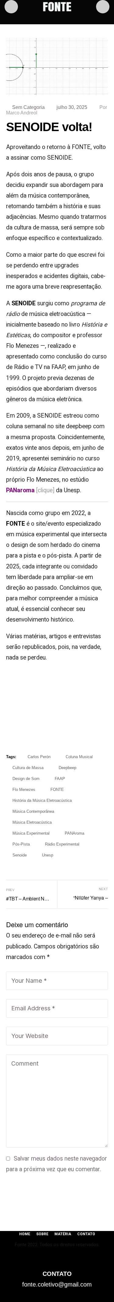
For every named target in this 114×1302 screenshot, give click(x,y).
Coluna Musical (79, 756)
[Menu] (11, 6)
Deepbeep (67, 767)
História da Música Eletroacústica (42, 800)
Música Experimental (31, 833)
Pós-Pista (21, 844)
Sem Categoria (28, 107)
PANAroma (74, 833)
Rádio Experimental (62, 844)
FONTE (57, 789)
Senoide (19, 855)
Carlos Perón (39, 756)
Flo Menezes (23, 789)
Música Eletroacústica (32, 822)
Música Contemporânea (33, 811)
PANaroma (20, 490)
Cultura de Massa (27, 767)
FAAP (60, 778)
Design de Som (26, 778)
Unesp (47, 855)
